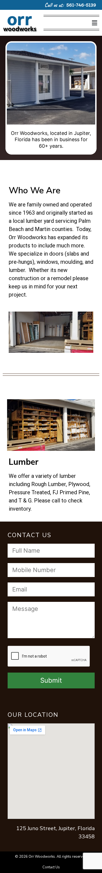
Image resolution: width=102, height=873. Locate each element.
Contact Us (51, 867)
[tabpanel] (51, 98)
